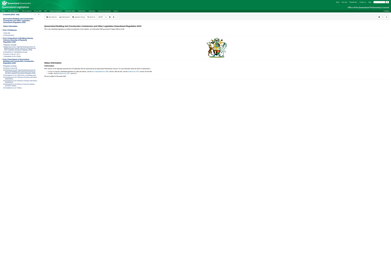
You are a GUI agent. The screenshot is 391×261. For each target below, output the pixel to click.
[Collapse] (39, 14)
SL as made (37, 11)
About (337, 2)
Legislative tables (70, 11)
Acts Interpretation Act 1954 (100, 71)
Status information (10, 26)
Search (116, 11)
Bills (45, 11)
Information (92, 11)
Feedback (386, 11)
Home (3, 11)
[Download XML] (106, 17)
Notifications (82, 11)
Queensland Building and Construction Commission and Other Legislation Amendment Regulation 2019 (18, 20)
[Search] (387, 2)
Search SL (92, 17)
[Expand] (35, 14)
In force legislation (13, 11)
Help (369, 2)
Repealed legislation (56, 11)
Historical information (104, 11)
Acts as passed (26, 11)
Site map (344, 2)
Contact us (363, 2)
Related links (353, 2)
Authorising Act (65, 17)
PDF (101, 17)
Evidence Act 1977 (133, 71)
